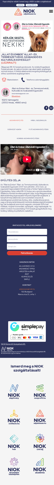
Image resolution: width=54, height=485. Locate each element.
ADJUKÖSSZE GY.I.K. (27, 266)
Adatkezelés (27, 277)
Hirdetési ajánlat (27, 271)
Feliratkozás (27, 253)
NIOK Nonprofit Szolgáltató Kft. (13, 344)
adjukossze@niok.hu (27, 289)
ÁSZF (27, 274)
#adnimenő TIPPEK (27, 269)
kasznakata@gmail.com (20, 94)
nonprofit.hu (32, 5)
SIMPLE (27, 279)
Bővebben (16, 96)
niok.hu (20, 5)
